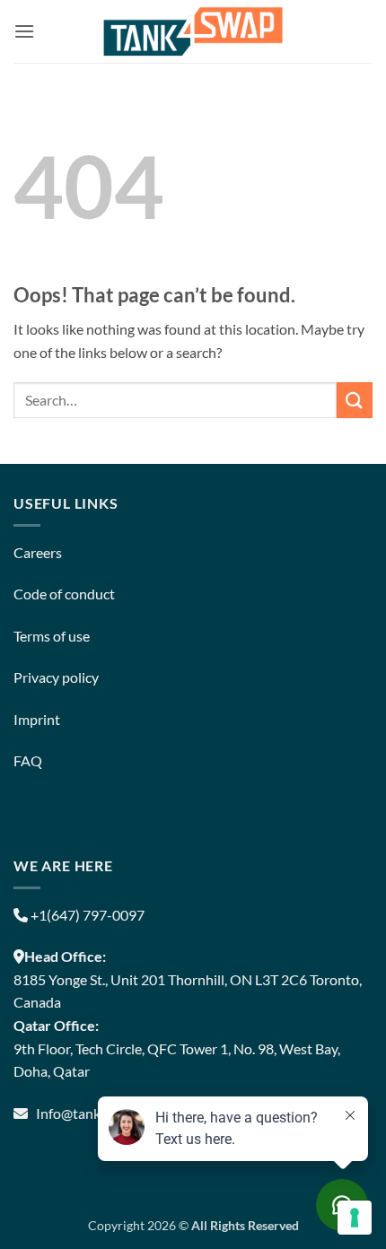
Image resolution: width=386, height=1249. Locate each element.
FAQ (27, 760)
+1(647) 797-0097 (86, 914)
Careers (37, 552)
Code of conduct (64, 593)
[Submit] (355, 399)
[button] (24, 31)
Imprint (36, 719)
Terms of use (51, 635)
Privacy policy (56, 677)
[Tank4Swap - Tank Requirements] (193, 31)
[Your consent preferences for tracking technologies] (355, 1218)
